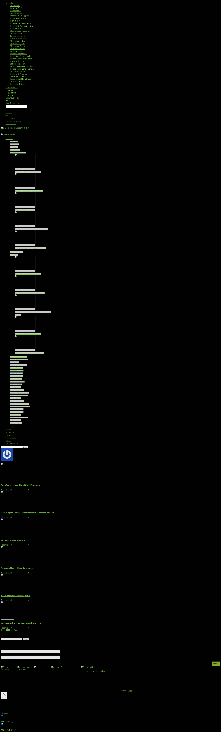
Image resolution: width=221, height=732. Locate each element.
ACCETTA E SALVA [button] (8, 730)
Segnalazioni (11, 93)
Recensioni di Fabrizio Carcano (22, 69)
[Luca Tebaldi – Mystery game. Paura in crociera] (25, 245)
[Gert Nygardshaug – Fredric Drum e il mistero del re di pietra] (6, 508)
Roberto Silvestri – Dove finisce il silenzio (28, 274)
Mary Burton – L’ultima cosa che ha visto (28, 334)
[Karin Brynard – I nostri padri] (7, 591)
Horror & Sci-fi (16, 8)
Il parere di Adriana (18, 38)
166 (11, 630)
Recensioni (10, 3)
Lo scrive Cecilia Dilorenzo (20, 23)
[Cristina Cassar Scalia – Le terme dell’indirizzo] (25, 290)
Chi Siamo (9, 113)
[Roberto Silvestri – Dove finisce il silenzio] (25, 271)
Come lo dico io (16, 13)
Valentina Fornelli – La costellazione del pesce (29, 353)
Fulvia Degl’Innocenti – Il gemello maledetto (29, 191)
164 (4, 630)
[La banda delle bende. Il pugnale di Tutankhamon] (25, 226)
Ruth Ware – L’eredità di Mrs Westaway (20, 485)
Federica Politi (6, 489)
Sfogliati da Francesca (19, 46)
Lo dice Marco (15, 28)
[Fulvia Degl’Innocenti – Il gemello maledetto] (25, 188)
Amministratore (11, 124)
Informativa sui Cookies (13, 121)
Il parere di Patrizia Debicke (21, 26)
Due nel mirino (11, 88)
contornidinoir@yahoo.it (97, 671)
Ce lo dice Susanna (17, 49)
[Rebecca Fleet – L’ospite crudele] (7, 564)
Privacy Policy (10, 118)
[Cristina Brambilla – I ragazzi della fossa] (25, 169)
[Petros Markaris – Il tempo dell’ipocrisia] (7, 619)
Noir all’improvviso (13, 103)
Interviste (9, 95)
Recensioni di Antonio (18, 54)
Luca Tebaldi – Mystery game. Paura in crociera (30, 248)
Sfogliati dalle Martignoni (20, 31)
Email (4, 654)
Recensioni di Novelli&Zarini (21, 59)
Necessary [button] (5, 713)
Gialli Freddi (15, 6)
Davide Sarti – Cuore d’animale (25, 210)
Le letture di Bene (17, 84)
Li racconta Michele (18, 18)
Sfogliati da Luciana (18, 41)
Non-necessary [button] (7, 722)
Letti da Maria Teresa (18, 64)
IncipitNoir (10, 90)
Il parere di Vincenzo (18, 74)
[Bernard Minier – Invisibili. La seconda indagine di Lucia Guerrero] (25, 309)
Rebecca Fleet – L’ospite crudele (17, 568)
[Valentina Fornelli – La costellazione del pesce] (25, 350)
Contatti (8, 115)
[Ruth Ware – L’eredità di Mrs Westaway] (7, 481)
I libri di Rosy (15, 21)
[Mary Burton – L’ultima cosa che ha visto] (25, 331)
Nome (3, 648)
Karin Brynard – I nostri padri (15, 595)
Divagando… (15, 11)
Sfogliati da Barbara (18, 71)
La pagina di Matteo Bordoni (21, 66)
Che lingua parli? (12, 98)
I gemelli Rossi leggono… (20, 16)
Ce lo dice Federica (17, 44)
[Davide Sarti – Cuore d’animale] (25, 207)
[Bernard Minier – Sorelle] (7, 536)
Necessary (8, 715)
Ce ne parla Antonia (18, 33)
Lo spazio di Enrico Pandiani (21, 56)
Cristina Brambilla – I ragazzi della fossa (28, 172)
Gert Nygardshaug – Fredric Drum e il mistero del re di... (29, 512)
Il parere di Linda (17, 61)
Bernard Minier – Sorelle (13, 540)
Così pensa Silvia (16, 51)
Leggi (130, 691)
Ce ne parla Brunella (18, 36)
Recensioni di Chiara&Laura (21, 79)
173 (15, 630)
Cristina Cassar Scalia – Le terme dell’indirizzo (30, 293)
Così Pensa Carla (17, 76)
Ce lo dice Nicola (16, 81)
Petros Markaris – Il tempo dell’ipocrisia (21, 623)
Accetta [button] (124, 691)
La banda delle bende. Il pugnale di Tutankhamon (31, 229)
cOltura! (9, 100)
